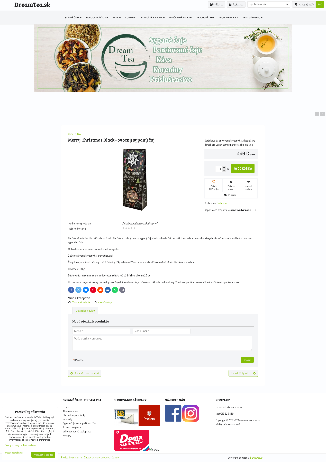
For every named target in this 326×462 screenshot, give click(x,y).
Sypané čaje (72, 17)
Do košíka (244, 168)
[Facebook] (173, 421)
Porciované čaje (96, 17)
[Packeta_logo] (149, 425)
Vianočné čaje (105, 302)
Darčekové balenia (180, 17)
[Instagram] (190, 421)
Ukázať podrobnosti (13, 452)
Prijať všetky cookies (43, 454)
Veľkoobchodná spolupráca (77, 431)
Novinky (67, 435)
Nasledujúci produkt (241, 373)
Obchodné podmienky (74, 415)
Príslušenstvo (251, 17)
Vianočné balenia (151, 17)
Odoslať (247, 360)
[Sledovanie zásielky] (126, 425)
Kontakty (67, 419)
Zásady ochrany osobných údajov (101, 457)
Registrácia (237, 4)
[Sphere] (154, 449)
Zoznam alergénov (72, 427)
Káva (116, 17)
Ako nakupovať (70, 411)
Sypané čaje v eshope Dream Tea (79, 423)
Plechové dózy (205, 17)
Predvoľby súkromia (71, 457)
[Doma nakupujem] (131, 449)
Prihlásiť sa (217, 4)
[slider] (129, 228)
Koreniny (131, 17)
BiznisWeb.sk (256, 457)
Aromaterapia (227, 17)
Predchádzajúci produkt (87, 373)
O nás (65, 407)
